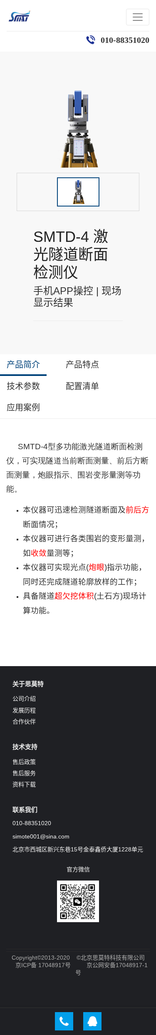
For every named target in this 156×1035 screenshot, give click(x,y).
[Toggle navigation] (137, 17)
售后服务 (24, 773)
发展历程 (24, 710)
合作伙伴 (24, 721)
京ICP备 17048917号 (43, 965)
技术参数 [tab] (23, 386)
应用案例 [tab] (23, 407)
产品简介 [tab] (23, 364)
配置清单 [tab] (82, 386)
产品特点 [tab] (82, 364)
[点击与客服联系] (92, 1021)
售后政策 (24, 762)
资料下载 (24, 784)
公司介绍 (24, 698)
